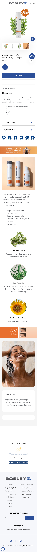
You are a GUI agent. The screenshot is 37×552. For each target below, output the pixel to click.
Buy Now (18, 82)
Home (10, 484)
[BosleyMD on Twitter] (11, 541)
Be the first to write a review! (18, 462)
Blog (10, 506)
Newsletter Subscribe (18, 513)
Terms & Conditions (26, 484)
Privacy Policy (26, 488)
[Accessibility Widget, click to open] (3, 549)
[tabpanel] (18, 24)
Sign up (29, 518)
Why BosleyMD (10, 488)
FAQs (10, 503)
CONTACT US (18, 526)
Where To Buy (10, 491)
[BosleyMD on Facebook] (16, 541)
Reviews (10, 500)
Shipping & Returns (27, 491)
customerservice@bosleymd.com (19, 530)
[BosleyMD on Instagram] (21, 541)
